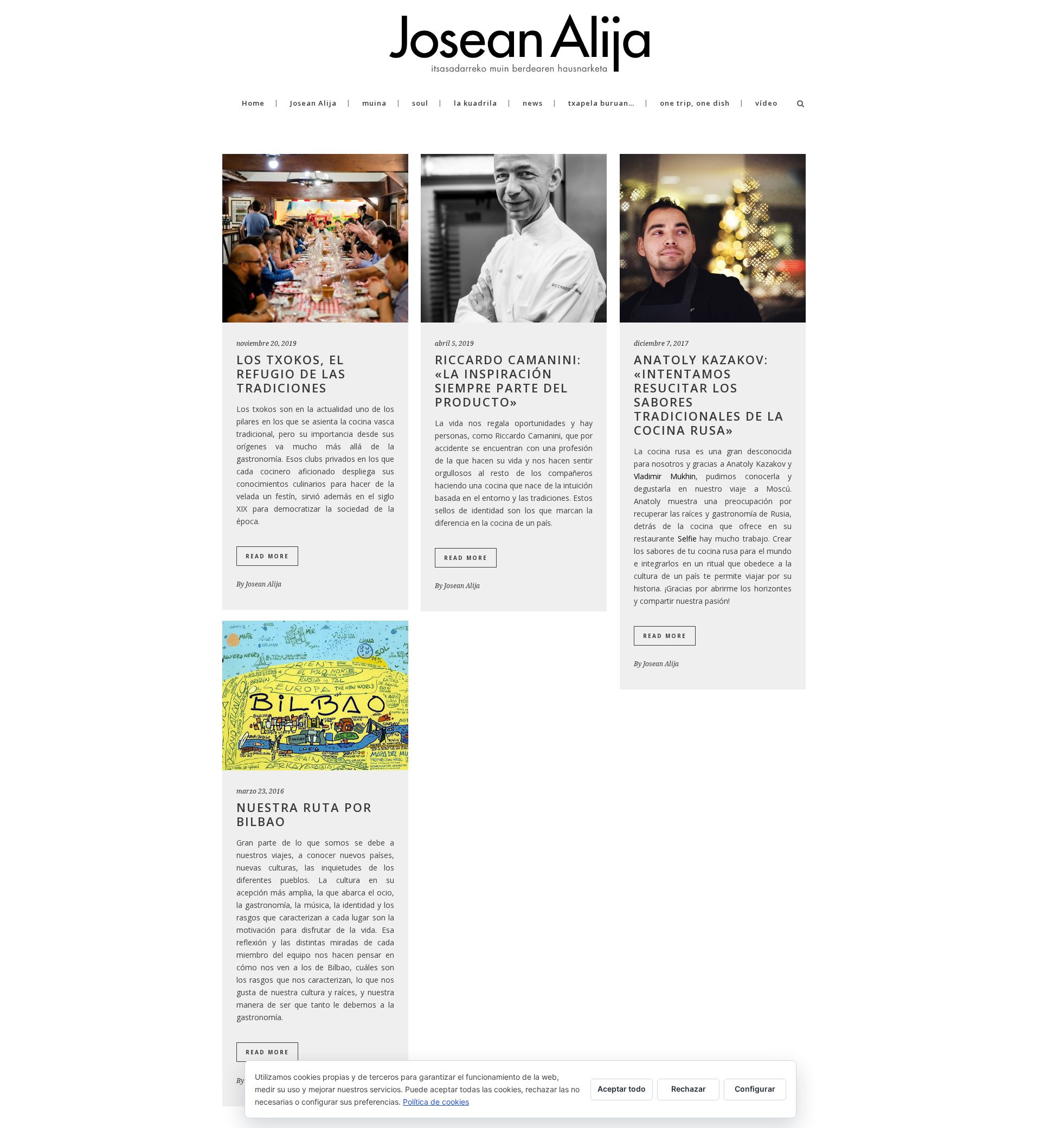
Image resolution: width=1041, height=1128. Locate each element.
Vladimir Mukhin (665, 476)
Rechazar (688, 1088)
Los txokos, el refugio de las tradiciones (291, 373)
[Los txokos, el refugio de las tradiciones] (315, 238)
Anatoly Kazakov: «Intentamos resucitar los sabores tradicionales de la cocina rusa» (709, 394)
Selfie (687, 538)
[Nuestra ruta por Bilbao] (315, 695)
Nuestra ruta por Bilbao (304, 814)
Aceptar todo (621, 1088)
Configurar (755, 1088)
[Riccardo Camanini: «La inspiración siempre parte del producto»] (514, 238)
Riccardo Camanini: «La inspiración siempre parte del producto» (508, 380)
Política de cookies (436, 1101)
